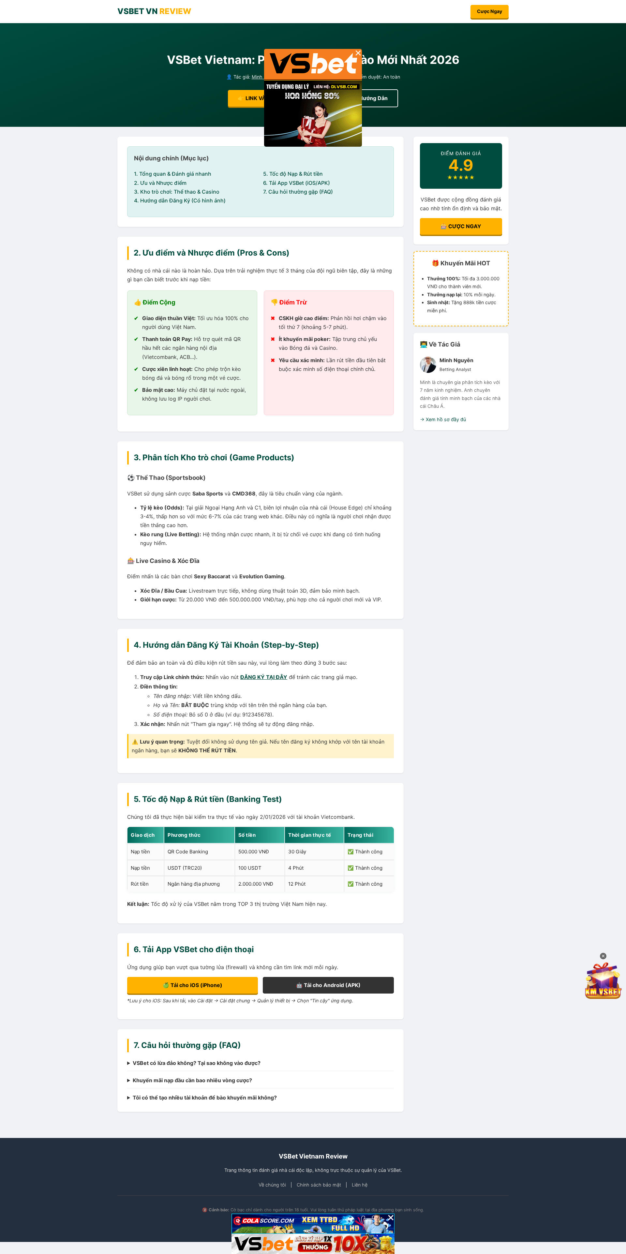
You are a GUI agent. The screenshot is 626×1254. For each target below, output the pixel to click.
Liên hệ (359, 1185)
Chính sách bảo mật (319, 1185)
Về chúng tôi (272, 1185)
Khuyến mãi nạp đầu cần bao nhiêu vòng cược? (192, 1080)
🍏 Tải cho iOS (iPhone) (192, 985)
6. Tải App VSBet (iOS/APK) (296, 183)
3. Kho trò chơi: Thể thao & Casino (176, 191)
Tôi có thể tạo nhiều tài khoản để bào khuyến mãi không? (205, 1097)
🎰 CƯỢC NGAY (460, 226)
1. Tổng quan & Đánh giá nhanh (172, 173)
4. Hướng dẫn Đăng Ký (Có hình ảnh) (180, 200)
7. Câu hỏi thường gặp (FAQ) (298, 191)
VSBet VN (154, 11)
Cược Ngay (489, 11)
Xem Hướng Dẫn (367, 98)
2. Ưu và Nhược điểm (160, 183)
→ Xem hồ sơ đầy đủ (443, 419)
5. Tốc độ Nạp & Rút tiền (293, 173)
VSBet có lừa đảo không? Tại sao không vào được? (197, 1063)
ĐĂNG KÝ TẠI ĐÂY (263, 677)
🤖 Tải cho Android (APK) (328, 985)
